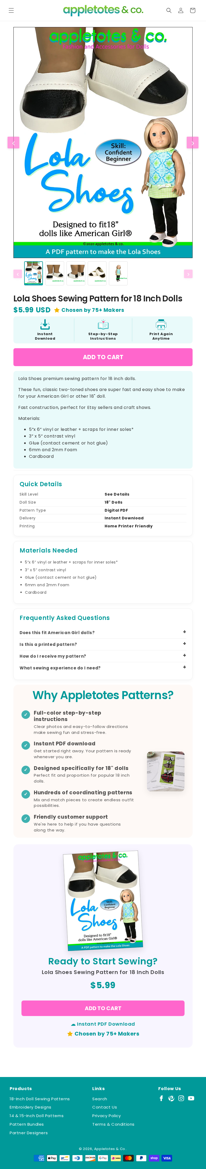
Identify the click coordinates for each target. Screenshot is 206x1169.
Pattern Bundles (27, 1124)
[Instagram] (181, 1098)
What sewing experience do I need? (60, 668)
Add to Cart (103, 357)
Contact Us (104, 1107)
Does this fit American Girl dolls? (57, 632)
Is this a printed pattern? (48, 644)
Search (99, 1099)
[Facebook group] (161, 1098)
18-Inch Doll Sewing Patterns (40, 1099)
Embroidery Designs (31, 1107)
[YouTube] (191, 1098)
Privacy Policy (106, 1115)
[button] (11, 10)
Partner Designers (29, 1133)
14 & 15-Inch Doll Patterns (37, 1115)
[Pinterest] (171, 1098)
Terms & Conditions (113, 1124)
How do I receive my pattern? (53, 656)
